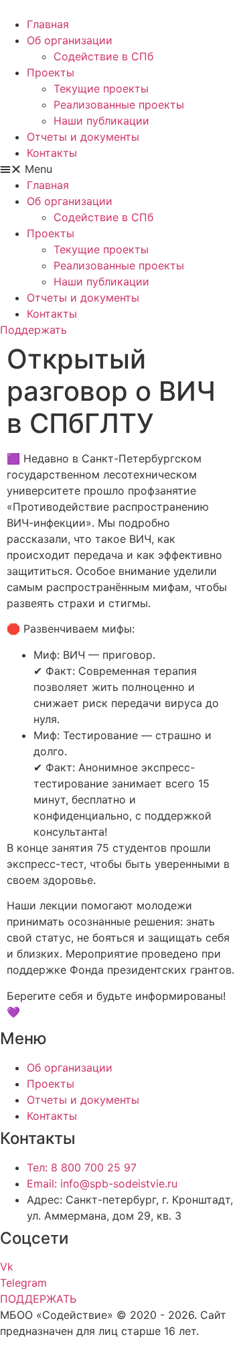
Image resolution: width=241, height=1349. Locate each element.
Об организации (69, 40)
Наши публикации (101, 120)
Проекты (50, 72)
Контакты (52, 152)
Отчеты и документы (83, 136)
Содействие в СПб (103, 56)
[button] (120, 169)
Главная (48, 24)
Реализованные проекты (119, 104)
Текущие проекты (101, 88)
